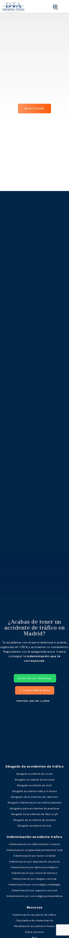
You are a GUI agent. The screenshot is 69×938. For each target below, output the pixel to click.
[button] (55, 7)
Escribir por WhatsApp (37, 678)
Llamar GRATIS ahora (36, 690)
